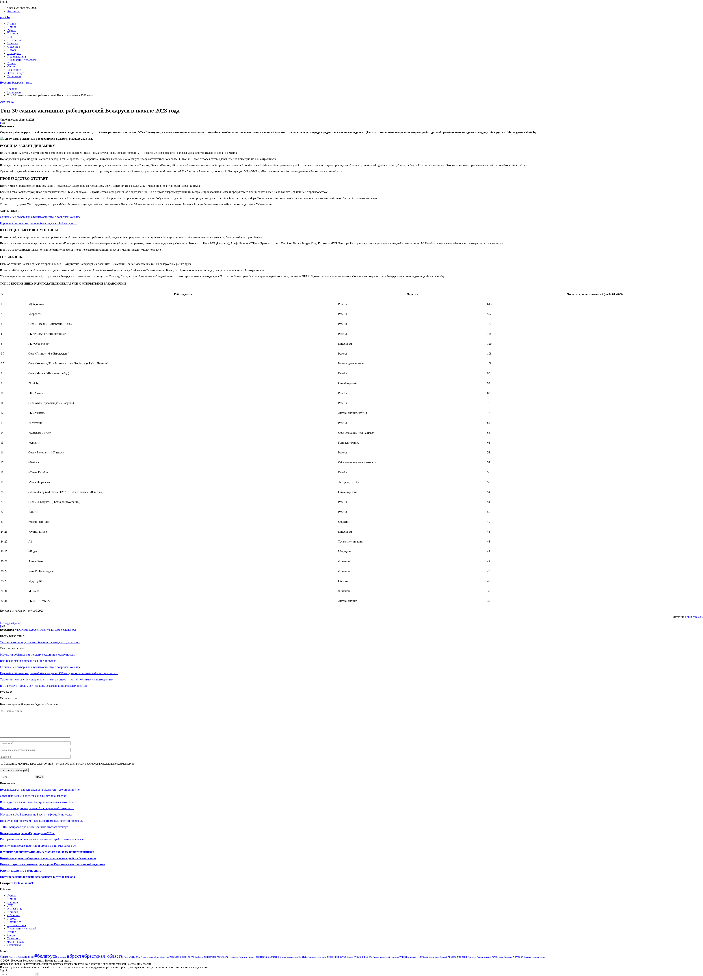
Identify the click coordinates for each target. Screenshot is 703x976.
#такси (500, 957)
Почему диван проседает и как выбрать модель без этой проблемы (41, 820)
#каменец (243, 957)
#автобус (13, 957)
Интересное (14, 40)
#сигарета (472, 957)
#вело (126, 957)
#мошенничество (336, 956)
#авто (4, 956)
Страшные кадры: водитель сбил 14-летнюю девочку (33, 795)
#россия (462, 956)
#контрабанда (263, 956)
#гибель (134, 956)
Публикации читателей (22, 59)
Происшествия (16, 56)
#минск (302, 956)
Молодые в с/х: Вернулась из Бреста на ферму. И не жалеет (37, 814)
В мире (11, 26)
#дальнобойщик (178, 956)
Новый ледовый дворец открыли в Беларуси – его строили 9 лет (40, 789)
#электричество (538, 957)
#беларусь (6, 623)
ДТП (10, 36)
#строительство (484, 957)
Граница (12, 33)
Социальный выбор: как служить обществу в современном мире (40, 216)
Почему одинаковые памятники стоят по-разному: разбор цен (38, 845)
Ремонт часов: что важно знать (20, 870)
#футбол (518, 956)
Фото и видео (15, 73)
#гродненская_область (151, 957)
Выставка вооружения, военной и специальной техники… (37, 808)
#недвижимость (363, 956)
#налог (350, 956)
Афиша (11, 30)
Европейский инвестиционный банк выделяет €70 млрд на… (38, 223)
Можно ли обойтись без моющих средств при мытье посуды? (38, 654)
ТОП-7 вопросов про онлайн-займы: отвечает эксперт (34, 827)
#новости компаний (381, 957)
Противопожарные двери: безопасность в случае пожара (37, 876)
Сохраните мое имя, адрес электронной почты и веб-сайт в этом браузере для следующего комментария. (69, 763)
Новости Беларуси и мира (16, 82)
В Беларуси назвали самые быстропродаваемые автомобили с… (40, 802)
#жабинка (199, 957)
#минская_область (316, 957)
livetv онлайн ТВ (25, 883)
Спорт (11, 66)
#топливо (508, 957)
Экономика (14, 76)
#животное (210, 956)
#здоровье (233, 957)
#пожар (412, 956)
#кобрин (251, 957)
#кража (275, 956)
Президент (14, 53)
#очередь (394, 957)
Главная (12, 23)
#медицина (292, 957)
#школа (527, 957)
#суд (494, 956)
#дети (191, 956)
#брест (74, 956)
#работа (17, 623)
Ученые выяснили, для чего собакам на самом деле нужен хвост (40, 642)
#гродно (165, 957)
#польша (423, 956)
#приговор (434, 957)
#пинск (403, 956)
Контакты (13, 11)
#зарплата (222, 956)
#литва (283, 957)
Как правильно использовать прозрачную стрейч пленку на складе (41, 839)
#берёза (62, 957)
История (12, 43)
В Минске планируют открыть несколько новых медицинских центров (47, 851)
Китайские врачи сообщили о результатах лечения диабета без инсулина (48, 858)
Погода (11, 49)
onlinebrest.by (695, 616)
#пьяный (443, 957)
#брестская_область (102, 956)
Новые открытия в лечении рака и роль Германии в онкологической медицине (52, 864)
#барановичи (25, 956)
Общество (13, 46)
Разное (11, 63)
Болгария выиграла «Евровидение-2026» (27, 833)
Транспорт (14, 69)
